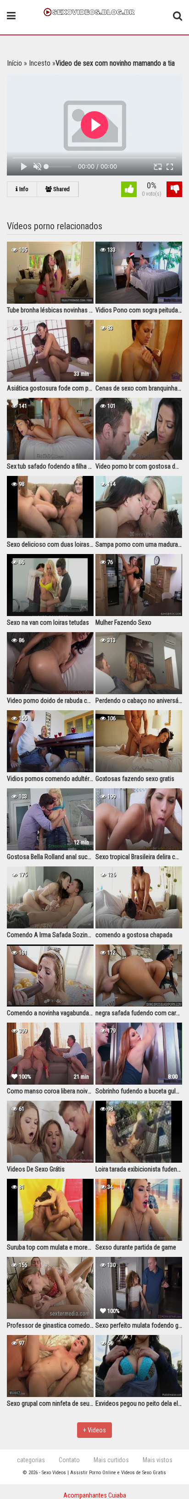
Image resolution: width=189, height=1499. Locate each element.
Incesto (39, 63)
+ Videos (94, 1430)
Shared (61, 189)
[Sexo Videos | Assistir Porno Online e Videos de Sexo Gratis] (94, 11)
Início (14, 63)
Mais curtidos (111, 1460)
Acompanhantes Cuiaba (94, 1495)
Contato (69, 1460)
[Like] (129, 190)
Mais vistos (157, 1460)
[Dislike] (174, 190)
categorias (31, 1460)
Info (23, 189)
